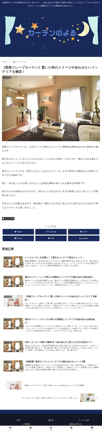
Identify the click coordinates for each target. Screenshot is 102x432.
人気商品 (26, 424)
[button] (94, 289)
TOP (18, 420)
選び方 (51, 420)
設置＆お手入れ (75, 424)
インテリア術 (9, 218)
